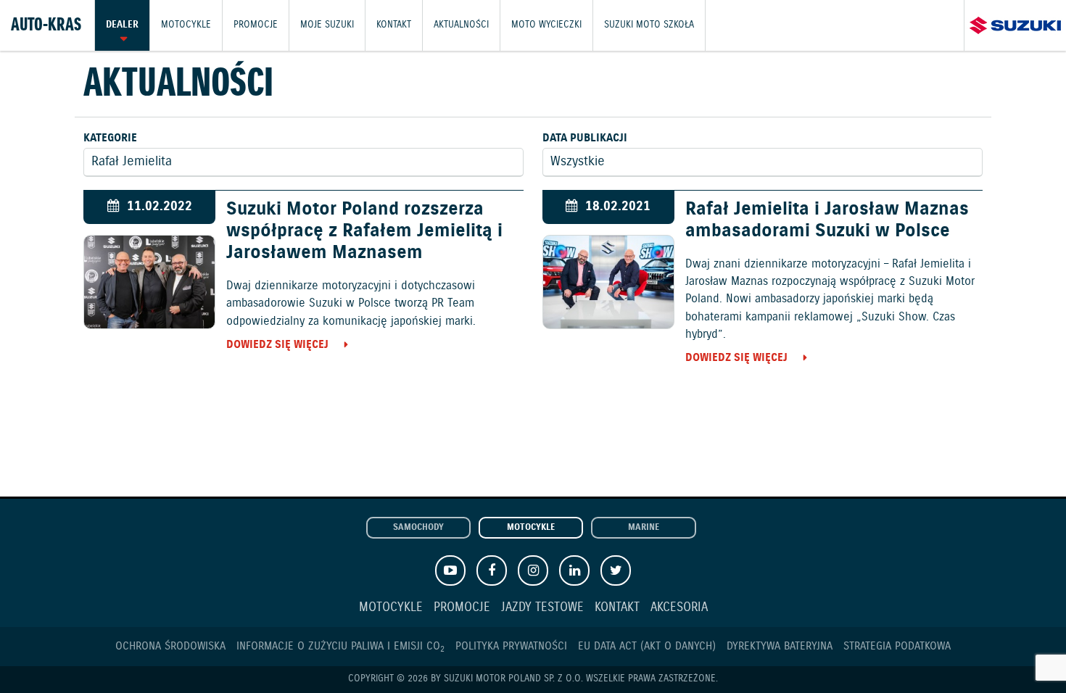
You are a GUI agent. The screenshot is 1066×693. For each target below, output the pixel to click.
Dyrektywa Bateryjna (779, 646)
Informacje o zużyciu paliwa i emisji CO (340, 646)
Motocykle (186, 25)
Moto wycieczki (546, 25)
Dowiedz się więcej (277, 344)
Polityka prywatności (511, 646)
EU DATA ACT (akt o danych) (647, 646)
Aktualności (461, 25)
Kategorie (110, 138)
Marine (643, 528)
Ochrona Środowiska (170, 646)
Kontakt (393, 25)
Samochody (418, 528)
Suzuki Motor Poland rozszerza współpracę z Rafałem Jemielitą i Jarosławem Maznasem (364, 231)
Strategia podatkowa (897, 646)
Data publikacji (584, 138)
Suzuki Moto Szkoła (649, 25)
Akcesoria (679, 607)
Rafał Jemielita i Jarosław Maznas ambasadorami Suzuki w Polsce (827, 220)
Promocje (256, 25)
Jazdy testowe (542, 607)
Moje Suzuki (327, 25)
